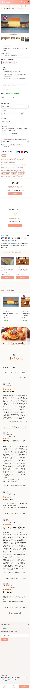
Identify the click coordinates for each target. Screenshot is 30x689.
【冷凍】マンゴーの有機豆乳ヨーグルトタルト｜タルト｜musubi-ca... (17, 573)
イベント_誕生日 (21, 165)
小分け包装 (13, 173)
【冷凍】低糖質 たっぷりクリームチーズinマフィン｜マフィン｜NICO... (17, 480)
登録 (4, 639)
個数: (2, 97)
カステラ (5, 8)
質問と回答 (15, 183)
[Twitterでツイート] (25, 152)
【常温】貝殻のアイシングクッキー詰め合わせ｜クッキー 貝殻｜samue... (17, 508)
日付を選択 (3, 110)
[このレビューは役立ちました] (23, 427)
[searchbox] (9, 372)
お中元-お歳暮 (5, 167)
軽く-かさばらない (6, 176)
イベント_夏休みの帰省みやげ (8, 165)
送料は (9, 55)
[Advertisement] (15, 656)
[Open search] (22, 2)
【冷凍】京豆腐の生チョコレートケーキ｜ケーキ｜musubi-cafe (18, 422)
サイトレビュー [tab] (7, 368)
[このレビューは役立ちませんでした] (25, 427)
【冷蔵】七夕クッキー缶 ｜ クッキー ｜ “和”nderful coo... (16, 602)
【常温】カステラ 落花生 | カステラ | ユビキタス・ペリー (10, 314)
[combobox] (23, 377)
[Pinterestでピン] (22, 152)
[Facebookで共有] (19, 152)
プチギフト (20, 170)
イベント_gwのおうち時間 (8, 159)
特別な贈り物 (21, 173)
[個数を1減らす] (6, 97)
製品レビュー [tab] (16, 368)
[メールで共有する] (27, 152)
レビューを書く (15, 225)
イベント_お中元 (19, 159)
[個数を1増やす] (13, 97)
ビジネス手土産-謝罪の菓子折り (9, 170)
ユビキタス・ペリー (6, 46)
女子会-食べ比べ (5, 173)
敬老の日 (20, 176)
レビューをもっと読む (15, 613)
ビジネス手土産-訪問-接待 (16, 167)
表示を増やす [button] (26, 399)
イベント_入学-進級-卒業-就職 (8, 162)
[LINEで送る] (17, 152)
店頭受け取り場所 (5, 103)
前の (2, 10)
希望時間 (3, 118)
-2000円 (14, 176)
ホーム (1, 8)
